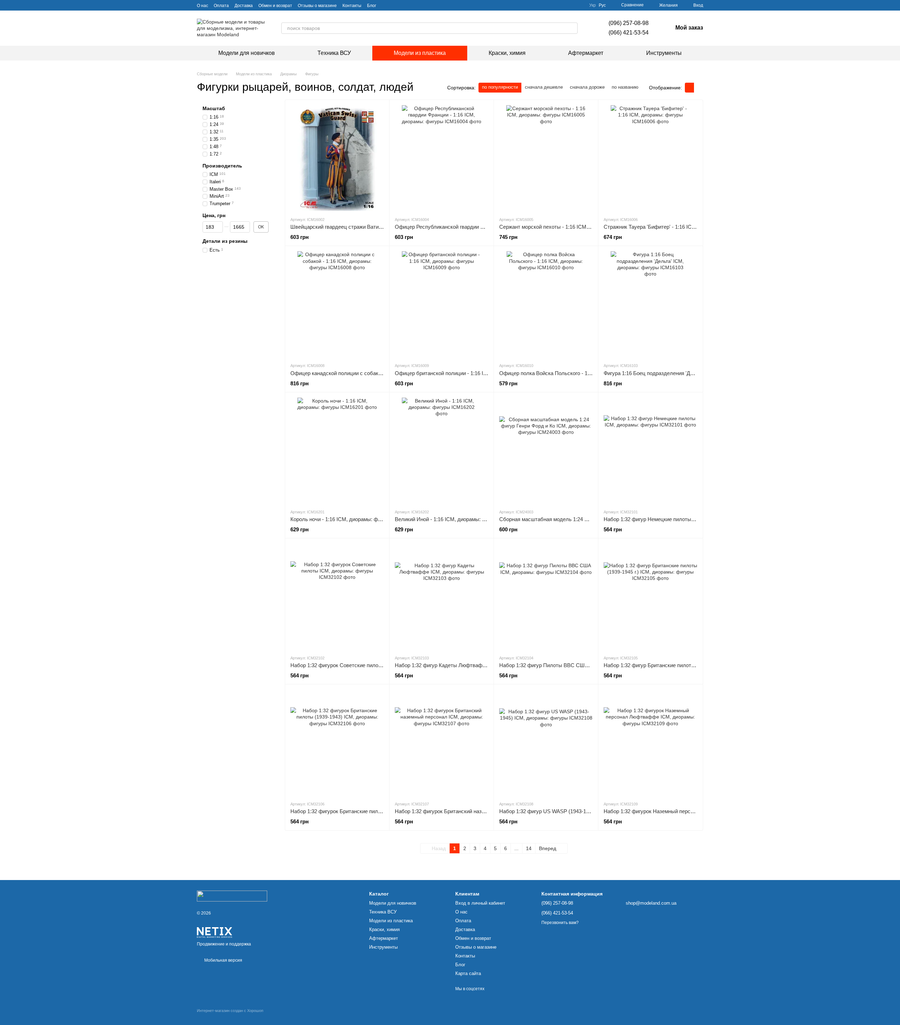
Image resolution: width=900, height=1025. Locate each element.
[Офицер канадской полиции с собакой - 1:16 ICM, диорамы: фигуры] (337, 304)
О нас (202, 5)
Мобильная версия (222, 960)
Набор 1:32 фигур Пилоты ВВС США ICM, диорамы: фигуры (572, 665)
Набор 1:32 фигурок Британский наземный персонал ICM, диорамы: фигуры (487, 811)
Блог (371, 5)
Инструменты (664, 53)
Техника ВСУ (334, 53)
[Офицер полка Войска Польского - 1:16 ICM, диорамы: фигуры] (546, 304)
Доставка (243, 5)
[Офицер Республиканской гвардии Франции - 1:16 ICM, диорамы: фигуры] (441, 158)
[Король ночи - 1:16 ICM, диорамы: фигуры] (337, 450)
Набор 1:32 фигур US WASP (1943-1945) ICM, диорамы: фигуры (576, 811)
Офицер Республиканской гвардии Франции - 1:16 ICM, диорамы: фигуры (484, 227)
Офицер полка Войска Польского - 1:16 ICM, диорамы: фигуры (575, 373)
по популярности (500, 87)
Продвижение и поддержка (224, 944)
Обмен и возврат (275, 5)
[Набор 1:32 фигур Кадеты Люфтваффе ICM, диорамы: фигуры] (441, 596)
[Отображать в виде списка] (698, 87)
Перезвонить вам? (560, 922)
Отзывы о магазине (317, 5)
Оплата (221, 5)
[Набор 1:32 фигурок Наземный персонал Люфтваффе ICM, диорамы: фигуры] (650, 742)
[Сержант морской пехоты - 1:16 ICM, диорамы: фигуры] (546, 158)
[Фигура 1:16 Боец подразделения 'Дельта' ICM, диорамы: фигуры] (650, 304)
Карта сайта (468, 973)
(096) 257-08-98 (629, 23)
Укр (592, 5)
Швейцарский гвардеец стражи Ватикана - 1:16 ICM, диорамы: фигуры (375, 227)
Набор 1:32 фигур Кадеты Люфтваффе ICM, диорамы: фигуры (470, 665)
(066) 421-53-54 (629, 33)
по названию (625, 87)
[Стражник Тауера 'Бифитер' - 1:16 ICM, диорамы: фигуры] (650, 158)
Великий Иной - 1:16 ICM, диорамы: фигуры (447, 519)
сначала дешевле (544, 87)
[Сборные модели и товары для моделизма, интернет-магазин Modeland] (232, 895)
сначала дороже (587, 87)
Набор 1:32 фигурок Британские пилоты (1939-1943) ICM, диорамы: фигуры (381, 811)
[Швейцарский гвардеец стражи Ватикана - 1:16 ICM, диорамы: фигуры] (337, 158)
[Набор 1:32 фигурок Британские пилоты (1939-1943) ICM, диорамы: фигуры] (337, 742)
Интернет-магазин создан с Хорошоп (230, 1010)
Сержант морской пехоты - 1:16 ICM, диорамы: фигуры (565, 227)
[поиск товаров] (572, 28)
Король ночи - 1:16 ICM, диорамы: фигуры (341, 519)
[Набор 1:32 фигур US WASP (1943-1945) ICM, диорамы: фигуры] (546, 742)
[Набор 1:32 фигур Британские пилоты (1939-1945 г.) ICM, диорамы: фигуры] (650, 596)
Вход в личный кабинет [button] (480, 903)
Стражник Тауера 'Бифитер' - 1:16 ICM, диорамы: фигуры (673, 227)
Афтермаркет (585, 53)
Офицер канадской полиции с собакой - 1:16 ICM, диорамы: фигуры (372, 373)
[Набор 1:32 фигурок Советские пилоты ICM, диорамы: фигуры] (337, 596)
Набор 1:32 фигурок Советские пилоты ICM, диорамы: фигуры (366, 665)
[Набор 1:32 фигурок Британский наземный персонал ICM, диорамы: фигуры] (441, 742)
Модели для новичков (246, 53)
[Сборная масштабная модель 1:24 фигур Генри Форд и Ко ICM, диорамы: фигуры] (546, 450)
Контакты (351, 5)
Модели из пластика (420, 53)
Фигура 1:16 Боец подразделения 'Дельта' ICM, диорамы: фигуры (683, 373)
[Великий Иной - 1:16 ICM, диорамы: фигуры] (441, 450)
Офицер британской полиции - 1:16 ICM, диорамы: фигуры (466, 373)
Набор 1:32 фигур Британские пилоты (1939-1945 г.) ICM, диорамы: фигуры (694, 665)
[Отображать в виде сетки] (689, 87)
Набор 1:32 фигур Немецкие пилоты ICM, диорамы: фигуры (676, 519)
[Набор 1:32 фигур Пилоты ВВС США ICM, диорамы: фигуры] (546, 596)
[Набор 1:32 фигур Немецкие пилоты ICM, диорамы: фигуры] (650, 450)
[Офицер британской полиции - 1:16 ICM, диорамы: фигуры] (441, 304)
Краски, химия (507, 53)
